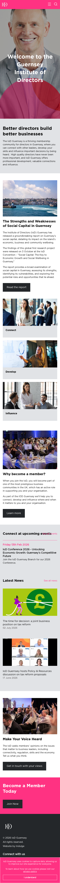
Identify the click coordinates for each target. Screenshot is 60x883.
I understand (30, 878)
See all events (49, 534)
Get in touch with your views (24, 766)
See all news (50, 581)
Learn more (14, 513)
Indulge (20, 846)
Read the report (16, 287)
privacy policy (30, 872)
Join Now (13, 804)
